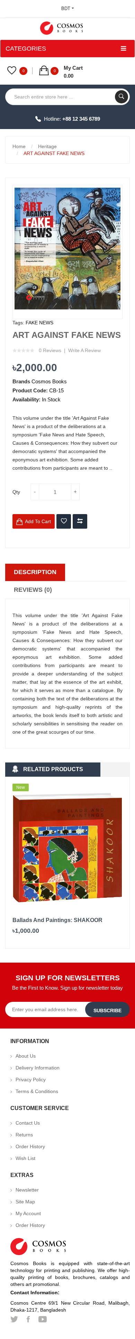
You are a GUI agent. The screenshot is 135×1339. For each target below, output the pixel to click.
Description (35, 572)
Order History (30, 1146)
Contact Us (28, 1123)
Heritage (47, 146)
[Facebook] (28, 1319)
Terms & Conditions (37, 1091)
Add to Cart (38, 521)
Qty (16, 492)
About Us (26, 1056)
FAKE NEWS (39, 322)
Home (19, 146)
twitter (14, 1319)
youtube (42, 1319)
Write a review (84, 350)
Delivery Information (38, 1068)
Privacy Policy (31, 1079)
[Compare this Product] (80, 521)
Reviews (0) (33, 589)
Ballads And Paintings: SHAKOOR (57, 920)
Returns (24, 1134)
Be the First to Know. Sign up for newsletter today (67, 988)
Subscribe (107, 1010)
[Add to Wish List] (63, 521)
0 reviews (50, 350)
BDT (66, 8)
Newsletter (27, 1190)
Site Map (25, 1201)
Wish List (25, 1158)
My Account (28, 1213)
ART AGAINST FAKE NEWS (54, 153)
